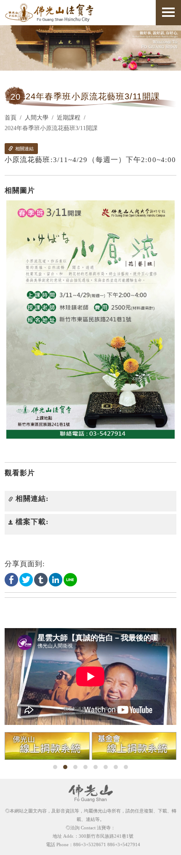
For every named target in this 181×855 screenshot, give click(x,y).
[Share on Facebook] (11, 578)
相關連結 (24, 148)
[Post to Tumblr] (41, 578)
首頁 (10, 118)
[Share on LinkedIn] (55, 578)
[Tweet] (26, 578)
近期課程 (68, 118)
